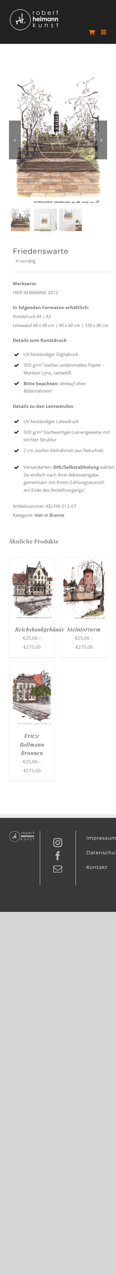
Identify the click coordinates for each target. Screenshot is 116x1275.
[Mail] (57, 868)
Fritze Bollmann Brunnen (32, 744)
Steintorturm (84, 629)
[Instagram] (57, 842)
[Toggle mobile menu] (104, 32)
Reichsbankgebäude (40, 629)
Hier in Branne (49, 515)
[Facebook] (57, 855)
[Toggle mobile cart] (92, 32)
